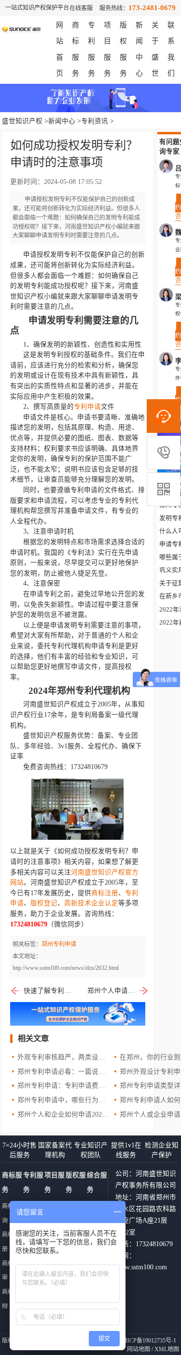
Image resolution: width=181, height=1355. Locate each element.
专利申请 (87, 406)
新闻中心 (61, 121)
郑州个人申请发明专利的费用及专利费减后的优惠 (118, 990)
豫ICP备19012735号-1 (149, 1340)
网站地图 (138, 1349)
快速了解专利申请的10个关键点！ (47, 990)
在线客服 (81, 8)
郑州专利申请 (59, 944)
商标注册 (104, 893)
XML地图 (166, 1349)
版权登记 (43, 903)
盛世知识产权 (22, 121)
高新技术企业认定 (91, 903)
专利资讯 (94, 121)
